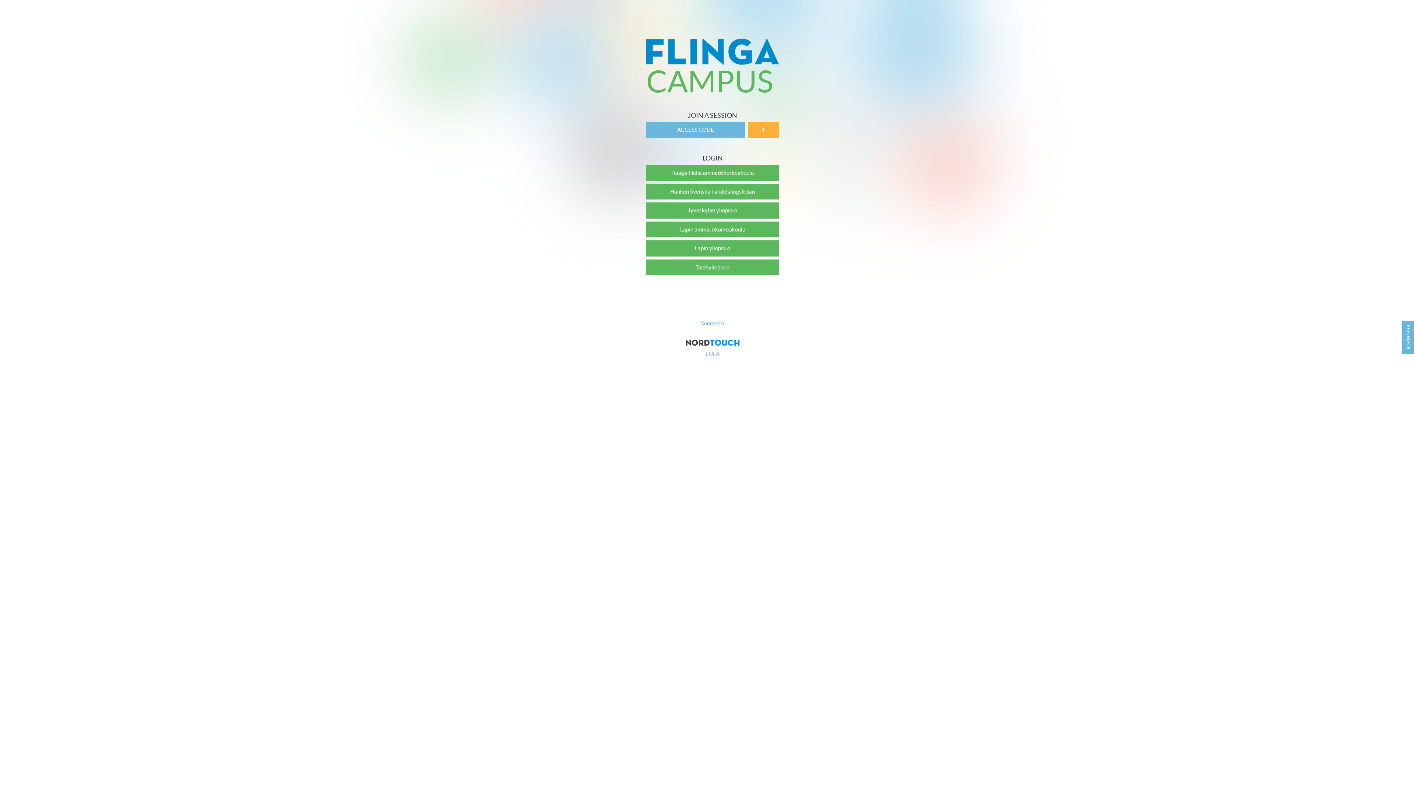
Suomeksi (712, 323)
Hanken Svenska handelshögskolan (712, 191)
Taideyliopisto (712, 267)
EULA (713, 354)
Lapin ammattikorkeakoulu (712, 229)
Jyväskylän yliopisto (712, 210)
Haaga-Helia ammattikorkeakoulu (712, 173)
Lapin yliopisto (712, 248)
